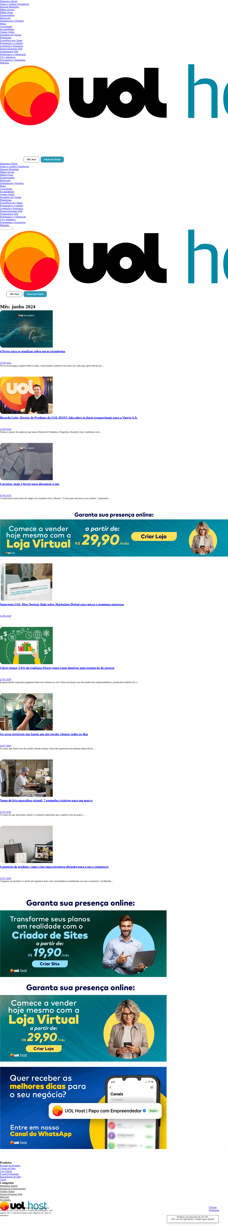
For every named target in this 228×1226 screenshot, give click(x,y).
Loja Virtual (6, 1171)
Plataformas (5, 37)
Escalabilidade (7, 29)
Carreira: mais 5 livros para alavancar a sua (29, 483)
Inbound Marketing (9, 7)
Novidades (5, 1200)
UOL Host (31, 159)
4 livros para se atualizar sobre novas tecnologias (32, 351)
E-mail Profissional (9, 1174)
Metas (3, 23)
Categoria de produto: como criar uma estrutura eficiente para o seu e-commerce (54, 866)
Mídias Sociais (7, 9)
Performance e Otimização (13, 54)
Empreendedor (7, 15)
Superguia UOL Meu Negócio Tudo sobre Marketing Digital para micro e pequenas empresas (62, 604)
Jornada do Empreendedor (13, 1188)
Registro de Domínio (10, 1165)
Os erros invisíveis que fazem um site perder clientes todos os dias (44, 734)
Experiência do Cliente (11, 40)
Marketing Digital (8, 1)
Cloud (3, 1179)
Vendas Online (7, 32)
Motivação (5, 18)
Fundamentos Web (9, 51)
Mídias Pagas (6, 12)
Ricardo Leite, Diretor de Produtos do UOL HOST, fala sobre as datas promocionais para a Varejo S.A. (68, 417)
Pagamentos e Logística (11, 43)
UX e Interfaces (8, 57)
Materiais (4, 62)
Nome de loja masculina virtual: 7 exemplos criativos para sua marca (46, 800)
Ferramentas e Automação (12, 60)
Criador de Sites (8, 1168)
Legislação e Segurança (11, 46)
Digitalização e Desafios (12, 21)
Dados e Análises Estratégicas (14, 4)
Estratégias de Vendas (10, 35)
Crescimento (6, 26)
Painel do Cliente (52, 159)
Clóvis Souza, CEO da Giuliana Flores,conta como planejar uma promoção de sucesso (57, 667)
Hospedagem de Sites (10, 1177)
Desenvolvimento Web (11, 49)
